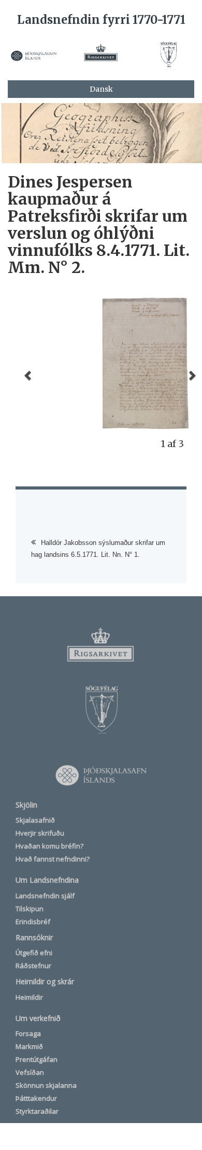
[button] (29, 375)
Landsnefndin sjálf (45, 895)
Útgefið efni (34, 952)
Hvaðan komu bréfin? (49, 846)
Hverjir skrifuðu (40, 833)
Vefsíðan (30, 1072)
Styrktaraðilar (37, 1111)
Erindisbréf (33, 921)
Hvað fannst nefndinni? (53, 859)
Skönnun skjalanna (46, 1085)
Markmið (29, 1046)
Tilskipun (30, 908)
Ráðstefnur (33, 965)
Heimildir (29, 997)
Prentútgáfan (36, 1059)
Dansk (101, 89)
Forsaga (28, 1033)
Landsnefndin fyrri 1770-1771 (101, 19)
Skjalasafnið (35, 820)
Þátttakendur (36, 1098)
